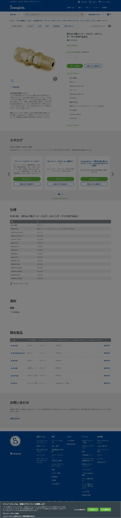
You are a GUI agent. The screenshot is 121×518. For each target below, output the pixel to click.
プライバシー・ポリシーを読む (11, 513)
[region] (60, 509)
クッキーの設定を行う (80, 509)
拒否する (93, 509)
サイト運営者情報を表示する (27, 516)
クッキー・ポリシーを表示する (11, 516)
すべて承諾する (105, 509)
